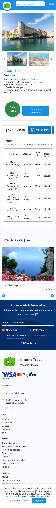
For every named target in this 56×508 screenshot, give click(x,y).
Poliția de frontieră (11, 480)
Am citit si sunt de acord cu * (26, 337)
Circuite (5, 419)
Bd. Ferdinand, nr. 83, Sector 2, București (16, 401)
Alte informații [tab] (42, 129)
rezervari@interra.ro (15, 393)
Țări (4, 432)
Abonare (26, 342)
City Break (7, 422)
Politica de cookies (11, 450)
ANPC (5, 477)
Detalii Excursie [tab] (17, 129)
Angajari (6, 467)
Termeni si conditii (10, 443)
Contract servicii (10, 463)
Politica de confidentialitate (15, 446)
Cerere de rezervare (36, 111)
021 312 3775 (12, 385)
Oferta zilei (11, 330)
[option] (28, 32)
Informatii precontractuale (14, 460)
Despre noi (7, 453)
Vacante (6, 429)
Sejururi (5, 426)
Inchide (39, 500)
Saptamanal (38, 330)
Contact (5, 456)
